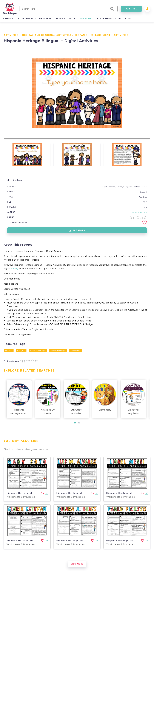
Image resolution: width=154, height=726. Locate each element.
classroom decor (109, 19)
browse (8, 19)
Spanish (8, 350)
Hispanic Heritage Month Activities (101, 35)
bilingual (21, 350)
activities (86, 19)
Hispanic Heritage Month (136, 187)
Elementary (105, 409)
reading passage (58, 350)
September (75, 350)
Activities (11, 35)
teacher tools (66, 19)
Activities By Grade (48, 411)
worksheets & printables (34, 19)
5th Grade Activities (76, 411)
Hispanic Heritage (37, 350)
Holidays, (121, 187)
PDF (145, 202)
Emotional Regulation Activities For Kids (133, 411)
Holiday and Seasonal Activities (46, 35)
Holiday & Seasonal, (108, 187)
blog (128, 19)
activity (14, 268)
